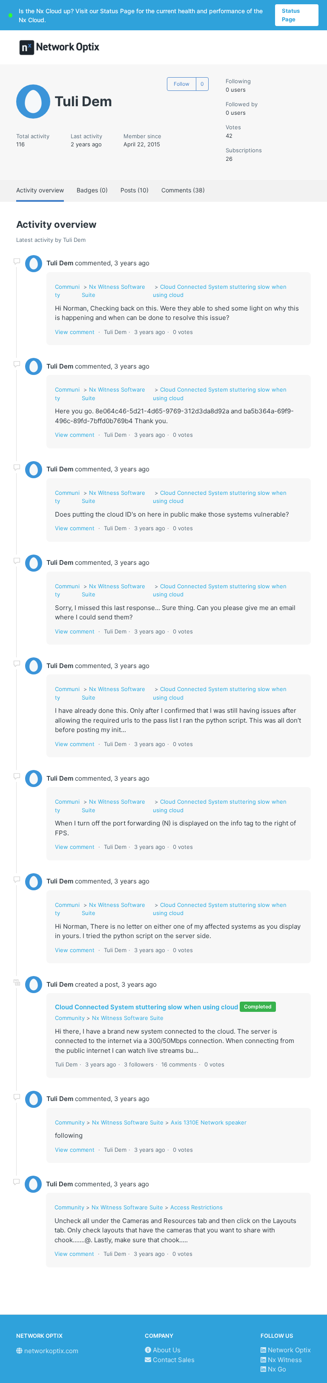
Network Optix (288, 1350)
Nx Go (276, 1369)
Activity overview (40, 190)
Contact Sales (173, 1360)
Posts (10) (134, 190)
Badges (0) (92, 190)
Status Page (291, 15)
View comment (75, 331)
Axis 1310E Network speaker (209, 1122)
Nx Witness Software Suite (128, 1017)
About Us (166, 1350)
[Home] (59, 47)
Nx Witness (284, 1360)
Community (70, 1017)
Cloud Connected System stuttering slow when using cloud (146, 1007)
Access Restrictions (196, 1207)
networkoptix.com (50, 1351)
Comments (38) (183, 190)
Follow (181, 84)
